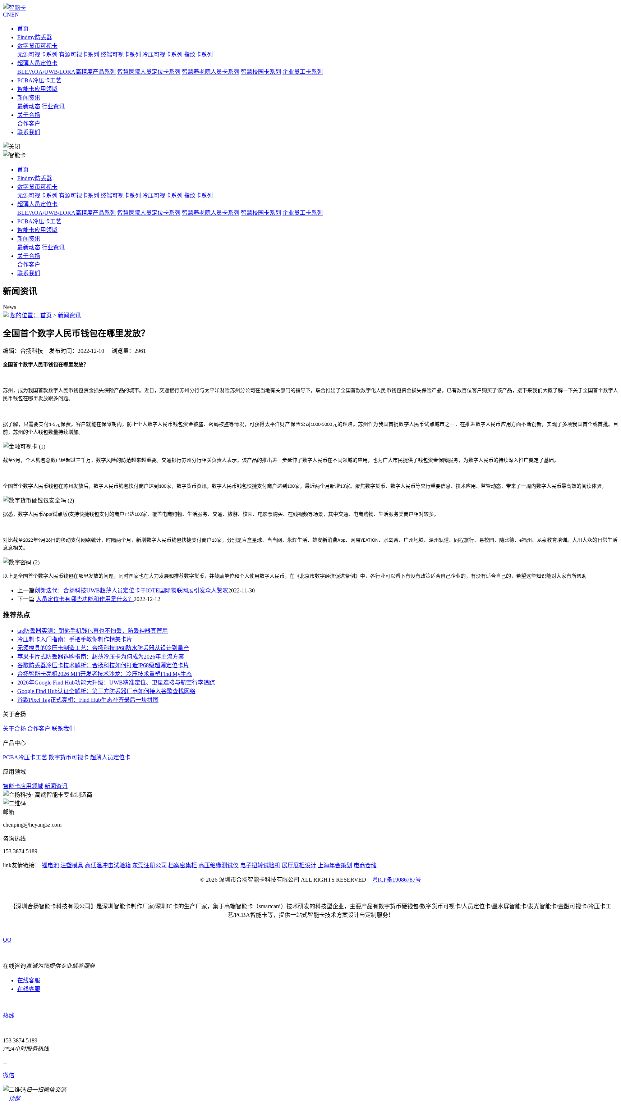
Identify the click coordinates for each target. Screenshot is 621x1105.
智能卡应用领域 (37, 89)
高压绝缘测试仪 (218, 865)
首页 (23, 29)
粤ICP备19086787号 (396, 880)
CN (7, 15)
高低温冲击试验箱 (108, 865)
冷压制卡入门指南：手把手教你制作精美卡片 (74, 639)
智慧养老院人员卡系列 (210, 72)
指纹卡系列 (198, 54)
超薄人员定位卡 (37, 63)
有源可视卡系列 (79, 54)
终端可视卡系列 (121, 54)
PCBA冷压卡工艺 (39, 80)
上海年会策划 (335, 865)
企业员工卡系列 (302, 72)
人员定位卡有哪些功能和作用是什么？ (85, 599)
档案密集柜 (182, 865)
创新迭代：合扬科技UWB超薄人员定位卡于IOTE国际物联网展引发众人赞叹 (131, 590)
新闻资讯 (28, 98)
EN (15, 15)
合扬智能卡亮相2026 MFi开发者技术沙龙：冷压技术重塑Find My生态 (104, 674)
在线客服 (28, 980)
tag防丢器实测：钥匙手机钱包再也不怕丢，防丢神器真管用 (92, 631)
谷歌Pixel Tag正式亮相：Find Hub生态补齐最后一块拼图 (87, 700)
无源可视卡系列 (37, 54)
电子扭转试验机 (260, 865)
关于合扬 (28, 115)
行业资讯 (53, 106)
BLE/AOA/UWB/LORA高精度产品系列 (66, 72)
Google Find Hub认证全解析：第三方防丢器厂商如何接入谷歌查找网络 (106, 691)
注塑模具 (71, 865)
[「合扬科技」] (14, 8)
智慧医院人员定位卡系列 (148, 72)
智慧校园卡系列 (261, 72)
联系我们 (28, 132)
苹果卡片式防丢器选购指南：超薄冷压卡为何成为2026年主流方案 (100, 657)
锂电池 (50, 865)
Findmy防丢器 (34, 37)
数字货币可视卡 (37, 46)
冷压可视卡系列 (162, 54)
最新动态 (28, 106)
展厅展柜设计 (299, 865)
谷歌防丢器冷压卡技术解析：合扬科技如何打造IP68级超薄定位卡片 (103, 665)
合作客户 (28, 123)
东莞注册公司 (149, 865)
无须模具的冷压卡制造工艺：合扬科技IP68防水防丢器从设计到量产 (103, 648)
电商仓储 (365, 865)
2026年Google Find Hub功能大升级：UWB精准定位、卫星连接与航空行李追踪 (116, 682)
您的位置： (24, 315)
